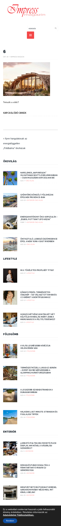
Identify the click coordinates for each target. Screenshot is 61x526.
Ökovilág (10, 161)
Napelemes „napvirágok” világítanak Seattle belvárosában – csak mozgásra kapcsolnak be (38, 175)
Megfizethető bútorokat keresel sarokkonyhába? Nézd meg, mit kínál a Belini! (38, 489)
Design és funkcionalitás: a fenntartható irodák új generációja (35, 467)
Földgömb (10, 334)
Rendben (10, 521)
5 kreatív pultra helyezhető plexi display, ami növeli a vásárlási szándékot (38, 445)
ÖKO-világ (30, 181)
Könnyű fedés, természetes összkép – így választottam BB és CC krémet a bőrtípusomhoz (38, 294)
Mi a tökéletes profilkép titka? (37, 270)
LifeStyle (10, 258)
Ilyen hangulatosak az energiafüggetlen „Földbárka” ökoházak (15, 143)
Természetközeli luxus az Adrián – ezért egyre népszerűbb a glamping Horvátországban (38, 370)
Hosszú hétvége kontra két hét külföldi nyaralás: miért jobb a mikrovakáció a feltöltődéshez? (37, 316)
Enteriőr (31, 200)
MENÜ (30, 35)
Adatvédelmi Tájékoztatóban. (18, 515)
